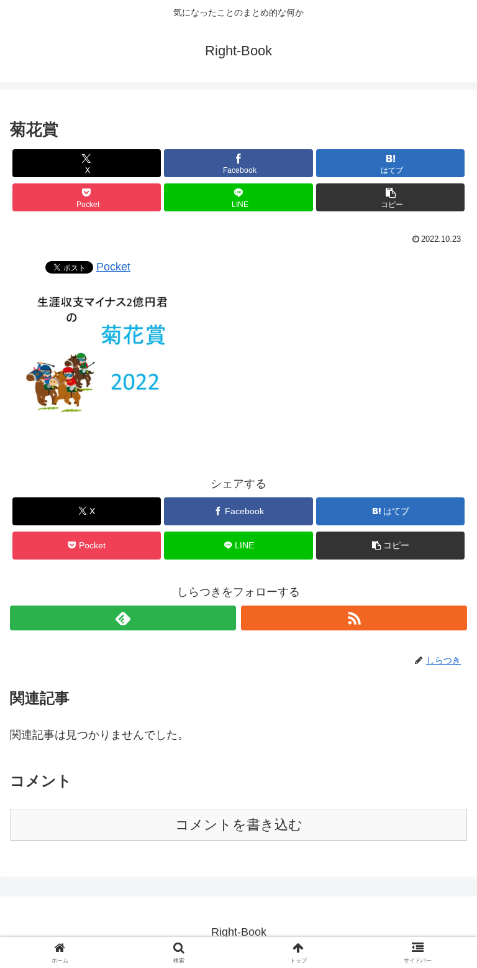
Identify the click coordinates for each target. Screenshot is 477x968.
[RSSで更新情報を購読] (354, 618)
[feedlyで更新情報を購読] (123, 618)
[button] (390, 197)
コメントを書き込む (238, 824)
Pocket (113, 266)
